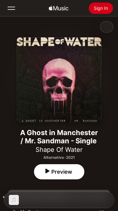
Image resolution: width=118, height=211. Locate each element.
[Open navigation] (11, 8)
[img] (58, 8)
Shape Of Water (59, 149)
